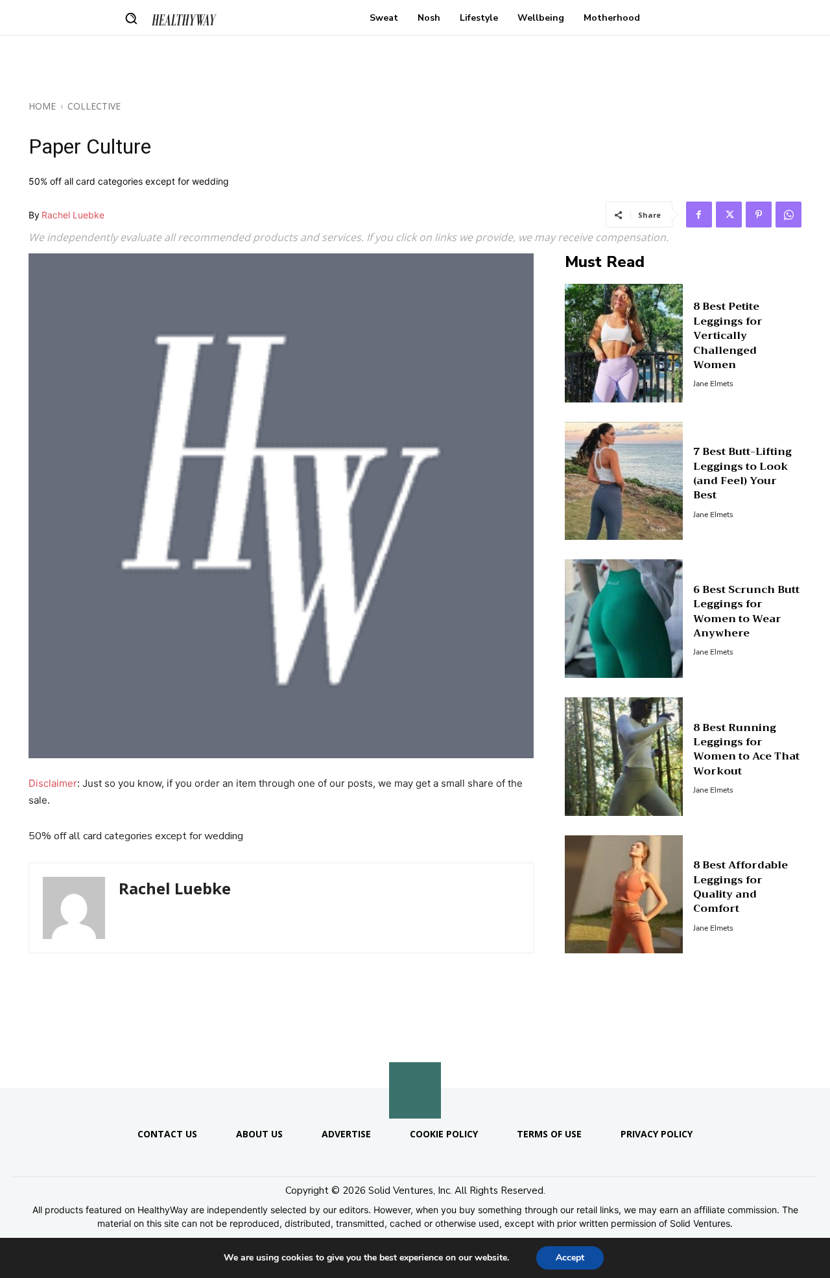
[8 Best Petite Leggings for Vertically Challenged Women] (624, 343)
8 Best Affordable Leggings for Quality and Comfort (740, 887)
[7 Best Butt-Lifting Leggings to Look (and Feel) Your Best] (624, 481)
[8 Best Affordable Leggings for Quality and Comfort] (624, 894)
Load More (415, 1057)
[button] (131, 18)
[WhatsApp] (788, 214)
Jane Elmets (713, 383)
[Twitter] (729, 214)
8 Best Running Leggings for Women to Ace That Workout (746, 749)
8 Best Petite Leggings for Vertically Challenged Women (728, 335)
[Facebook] (699, 214)
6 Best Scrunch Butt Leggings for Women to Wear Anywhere (746, 611)
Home (42, 106)
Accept (570, 1257)
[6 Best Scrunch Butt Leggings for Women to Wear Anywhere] (624, 618)
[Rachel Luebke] (74, 908)
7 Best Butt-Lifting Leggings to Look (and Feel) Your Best (742, 473)
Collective (94, 106)
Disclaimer (53, 783)
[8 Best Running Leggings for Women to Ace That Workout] (624, 756)
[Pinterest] (759, 214)
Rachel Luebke (73, 214)
